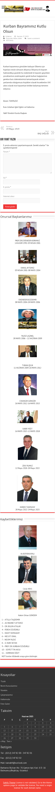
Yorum (6, 151)
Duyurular (9, 38)
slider (20, 38)
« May (3, 741)
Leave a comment (33, 38)
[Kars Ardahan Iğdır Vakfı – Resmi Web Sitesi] (27, 8)
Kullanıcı (9, 36)
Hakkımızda (5, 699)
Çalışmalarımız (7, 695)
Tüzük (3, 681)
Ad (5, 178)
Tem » (9, 741)
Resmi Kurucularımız (9, 686)
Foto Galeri (5, 704)
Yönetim (4, 690)
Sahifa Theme (9, 782)
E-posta (7, 187)
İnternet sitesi (8, 196)
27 (12, 738)
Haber (15, 38)
